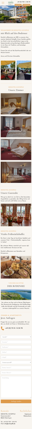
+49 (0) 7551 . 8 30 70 (23, 2)
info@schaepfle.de (9, 423)
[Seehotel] (11, 3)
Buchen (18, 5)
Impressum (28, 414)
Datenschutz (27, 416)
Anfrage (26, 5)
